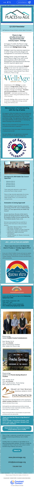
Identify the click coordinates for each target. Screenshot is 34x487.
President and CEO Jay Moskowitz (16, 90)
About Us (17, 450)
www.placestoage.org (17, 457)
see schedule (9, 343)
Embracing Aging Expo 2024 (15, 305)
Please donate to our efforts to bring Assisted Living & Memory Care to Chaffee (17, 428)
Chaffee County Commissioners (17, 338)
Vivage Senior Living (16, 86)
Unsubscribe (6, 478)
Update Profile (13, 478)
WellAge (18, 85)
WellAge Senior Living (19, 47)
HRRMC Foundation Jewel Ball (9, 401)
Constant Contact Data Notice (23, 478)
